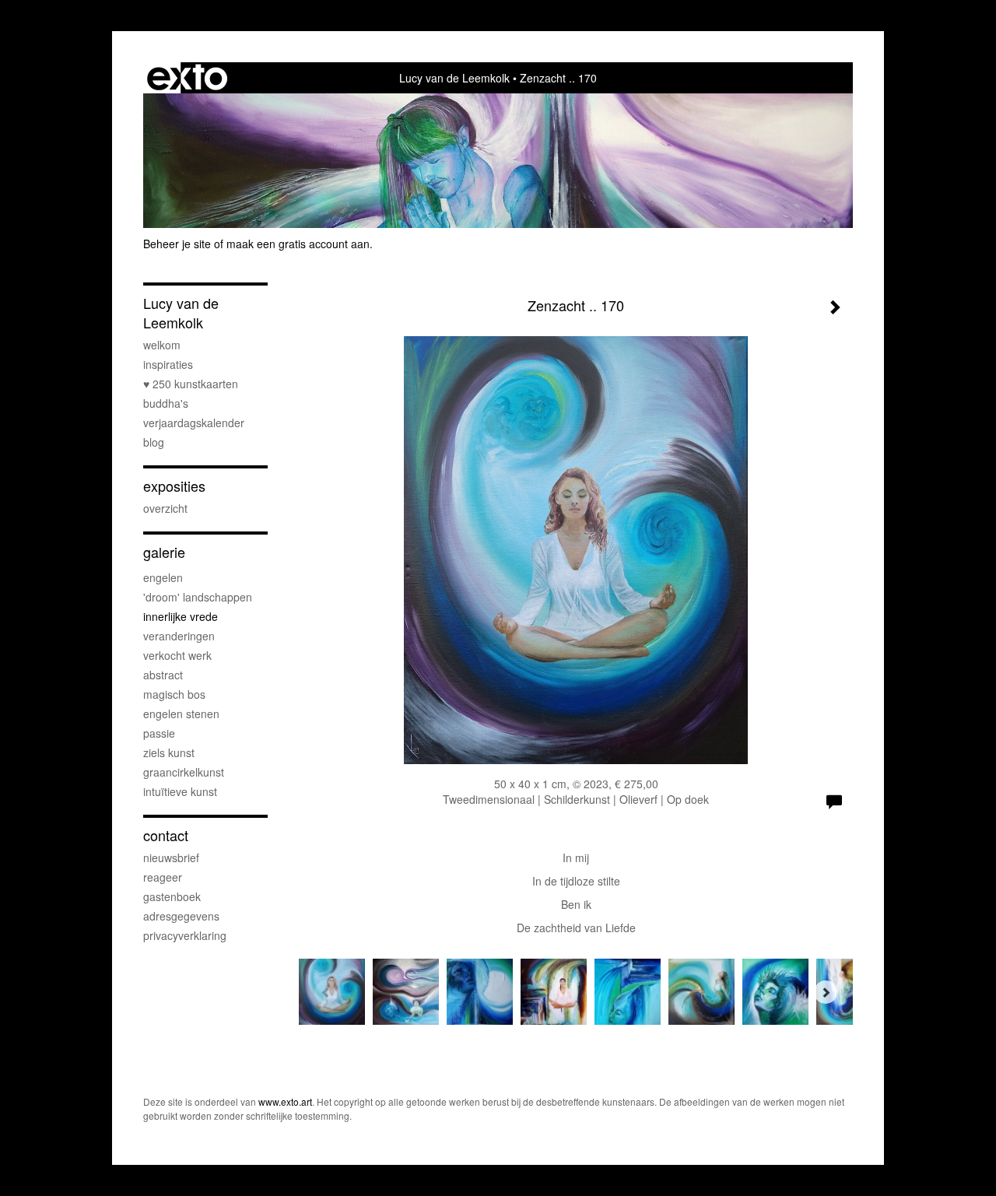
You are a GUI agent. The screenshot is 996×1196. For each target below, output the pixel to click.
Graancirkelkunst (183, 772)
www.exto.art (285, 1101)
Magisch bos (174, 694)
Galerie (164, 552)
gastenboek (172, 896)
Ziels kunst (169, 752)
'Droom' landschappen (197, 597)
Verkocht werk (177, 655)
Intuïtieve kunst (180, 791)
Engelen (163, 577)
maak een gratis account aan (298, 243)
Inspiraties (168, 364)
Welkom (162, 344)
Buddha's (165, 403)
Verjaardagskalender (193, 422)
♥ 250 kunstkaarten (190, 383)
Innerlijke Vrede (180, 616)
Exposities (174, 486)
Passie (159, 733)
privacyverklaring (184, 935)
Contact (165, 835)
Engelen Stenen (181, 713)
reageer (162, 877)
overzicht (165, 508)
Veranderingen (179, 636)
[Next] (825, 992)
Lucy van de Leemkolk (454, 78)
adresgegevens (181, 916)
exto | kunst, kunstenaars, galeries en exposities (187, 77)
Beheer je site (177, 243)
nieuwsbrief (171, 857)
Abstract (163, 674)
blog (153, 442)
